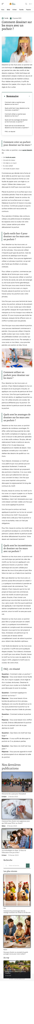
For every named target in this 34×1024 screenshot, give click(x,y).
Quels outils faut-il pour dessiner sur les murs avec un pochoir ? (17, 109)
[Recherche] (26, 4)
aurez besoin (27, 150)
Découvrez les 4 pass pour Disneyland (14, 794)
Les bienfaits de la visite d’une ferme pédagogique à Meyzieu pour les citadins (16, 971)
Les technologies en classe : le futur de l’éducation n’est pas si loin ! (14, 851)
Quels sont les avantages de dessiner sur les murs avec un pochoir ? (16, 121)
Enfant (4, 796)
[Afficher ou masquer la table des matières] (24, 96)
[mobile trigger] (3, 4)
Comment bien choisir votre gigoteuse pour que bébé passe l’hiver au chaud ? (16, 822)
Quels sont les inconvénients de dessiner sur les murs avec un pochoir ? (17, 126)
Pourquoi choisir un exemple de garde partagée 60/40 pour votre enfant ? (15, 953)
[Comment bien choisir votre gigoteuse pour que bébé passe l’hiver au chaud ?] (17, 809)
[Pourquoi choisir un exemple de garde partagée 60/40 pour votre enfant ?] (17, 932)
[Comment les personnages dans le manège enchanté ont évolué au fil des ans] (17, 890)
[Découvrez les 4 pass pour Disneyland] (17, 782)
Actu (4, 908)
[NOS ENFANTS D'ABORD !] (12, 4)
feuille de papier (11, 157)
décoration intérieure (23, 68)
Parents (5, 949)
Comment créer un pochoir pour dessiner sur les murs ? (15, 103)
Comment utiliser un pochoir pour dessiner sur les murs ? (15, 115)
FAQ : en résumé (10, 131)
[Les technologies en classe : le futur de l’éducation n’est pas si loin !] (17, 838)
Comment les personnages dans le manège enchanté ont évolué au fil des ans (16, 912)
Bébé (3, 826)
